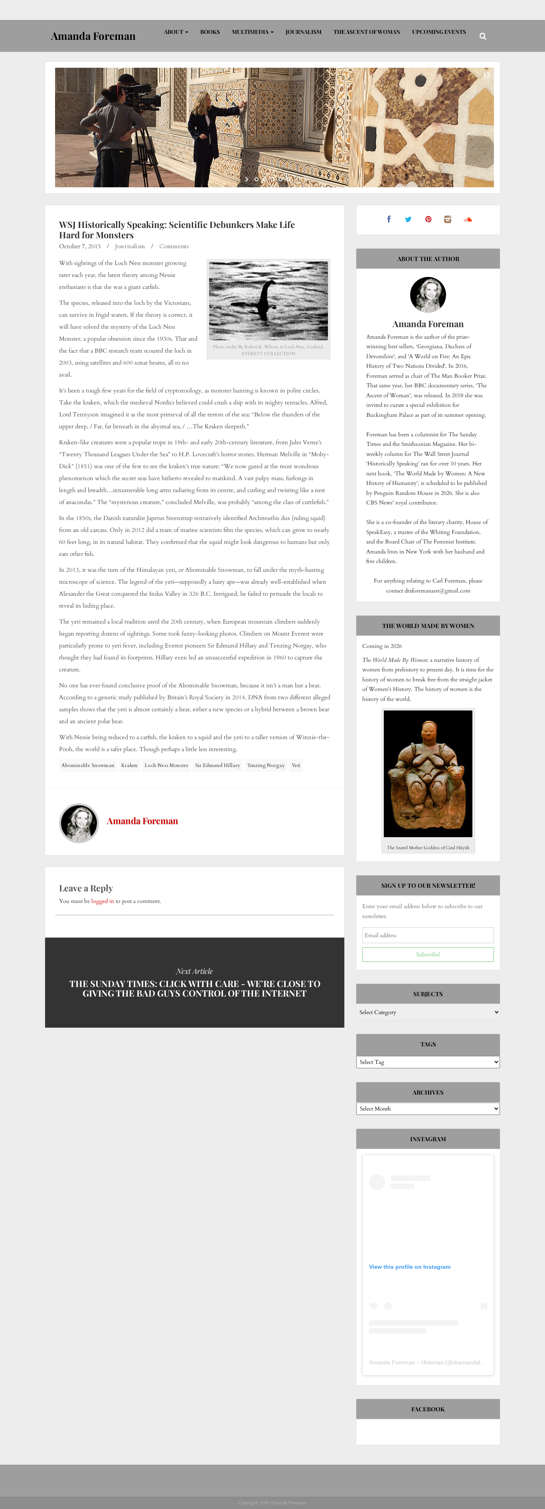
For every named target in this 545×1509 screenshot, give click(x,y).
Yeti (296, 765)
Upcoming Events (439, 31)
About (174, 31)
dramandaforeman (476, 1362)
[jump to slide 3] (272, 179)
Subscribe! (428, 954)
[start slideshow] (248, 179)
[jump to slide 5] (288, 179)
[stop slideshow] (297, 179)
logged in (102, 901)
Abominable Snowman (88, 765)
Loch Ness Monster (166, 765)
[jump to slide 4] (280, 179)
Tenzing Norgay (266, 765)
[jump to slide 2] (265, 179)
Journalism (304, 31)
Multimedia (251, 31)
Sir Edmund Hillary (217, 765)
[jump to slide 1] (257, 179)
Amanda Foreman (142, 820)
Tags (428, 1044)
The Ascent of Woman (367, 31)
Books (210, 31)
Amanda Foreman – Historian (406, 1362)
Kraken (129, 765)
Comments (174, 246)
